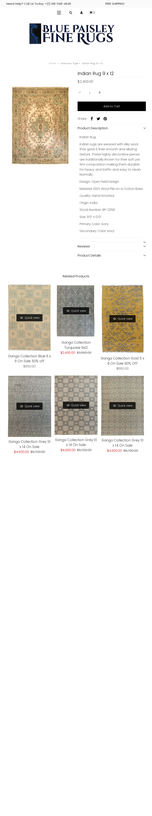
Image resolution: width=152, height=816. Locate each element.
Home (52, 63)
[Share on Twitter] (99, 119)
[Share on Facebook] (92, 119)
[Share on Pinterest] (105, 119)
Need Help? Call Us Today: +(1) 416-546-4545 (65, 4)
